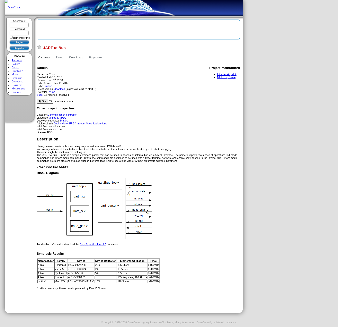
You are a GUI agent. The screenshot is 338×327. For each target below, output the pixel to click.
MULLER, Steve (226, 77)
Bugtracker (96, 57)
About (15, 67)
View (52, 91)
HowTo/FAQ (18, 71)
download (59, 89)
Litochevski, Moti (226, 74)
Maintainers (18, 88)
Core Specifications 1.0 (93, 244)
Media (15, 74)
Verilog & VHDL (57, 117)
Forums (16, 64)
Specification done (96, 123)
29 (50, 101)
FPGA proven (76, 123)
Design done (61, 123)
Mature (64, 120)
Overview (44, 57)
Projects (17, 60)
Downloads (76, 57)
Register (19, 48)
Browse (48, 86)
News (59, 57)
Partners (17, 85)
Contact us (18, 92)
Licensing (17, 78)
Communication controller (62, 114)
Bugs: (40, 94)
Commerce (17, 81)
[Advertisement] (19, 108)
